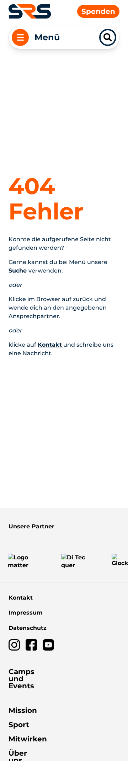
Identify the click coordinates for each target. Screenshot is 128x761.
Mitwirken (28, 739)
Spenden (98, 11)
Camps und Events (21, 678)
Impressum (26, 612)
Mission (23, 710)
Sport (19, 724)
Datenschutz (28, 628)
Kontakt (21, 597)
